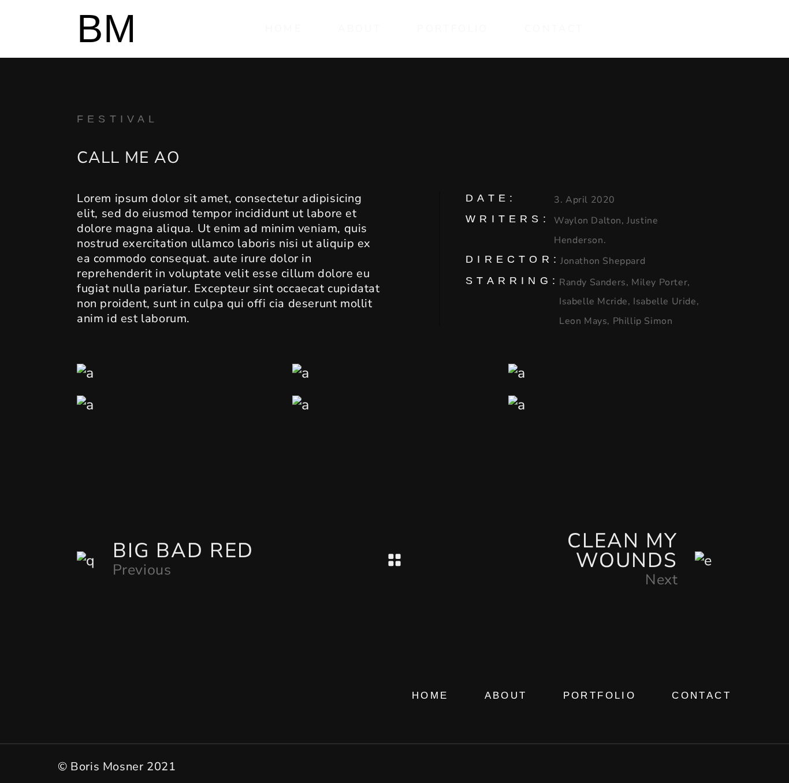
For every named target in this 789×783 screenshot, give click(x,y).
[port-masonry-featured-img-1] (394, 373)
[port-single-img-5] (394, 405)
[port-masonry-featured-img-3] (178, 405)
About (506, 695)
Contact (701, 695)
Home (430, 695)
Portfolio (600, 695)
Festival (118, 119)
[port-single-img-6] (610, 405)
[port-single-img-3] (178, 373)
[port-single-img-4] (610, 373)
